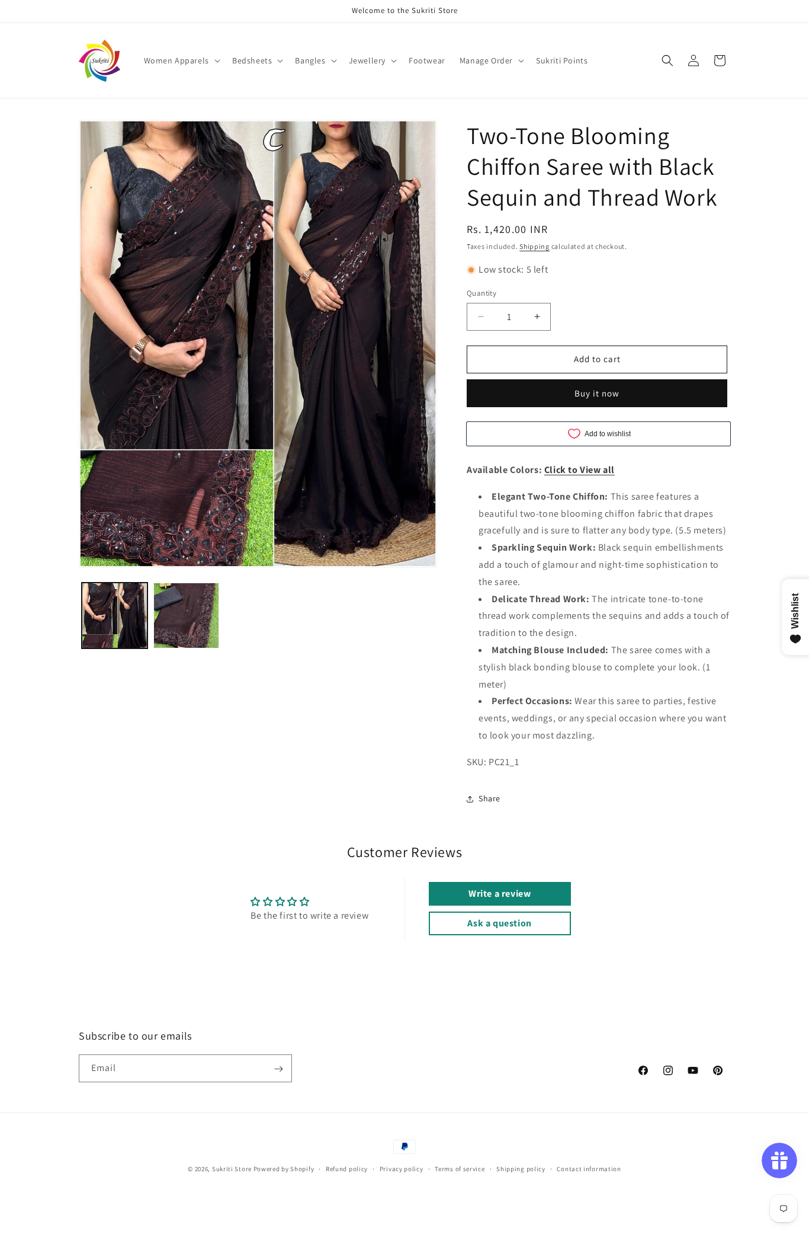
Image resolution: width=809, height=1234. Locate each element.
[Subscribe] (278, 1069)
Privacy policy (401, 1168)
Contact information (589, 1168)
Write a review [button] (499, 893)
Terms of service (459, 1168)
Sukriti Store (232, 1169)
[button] (181, 60)
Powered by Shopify (283, 1169)
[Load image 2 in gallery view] (186, 615)
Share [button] (489, 798)
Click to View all (579, 469)
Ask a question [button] (499, 923)
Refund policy (347, 1168)
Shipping (534, 246)
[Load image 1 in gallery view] (114, 615)
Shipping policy (520, 1168)
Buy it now (596, 393)
